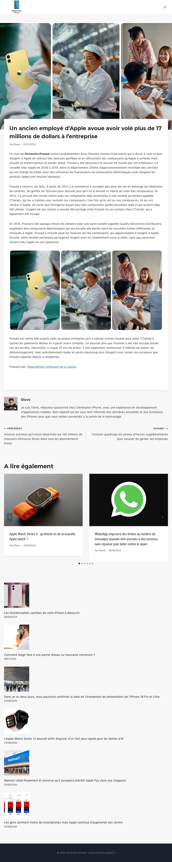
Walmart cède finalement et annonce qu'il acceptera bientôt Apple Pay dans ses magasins (65, 780)
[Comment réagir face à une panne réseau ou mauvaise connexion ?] (86, 637)
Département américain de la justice (51, 366)
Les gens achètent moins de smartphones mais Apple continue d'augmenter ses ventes (63, 822)
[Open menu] (165, 7)
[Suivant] (162, 517)
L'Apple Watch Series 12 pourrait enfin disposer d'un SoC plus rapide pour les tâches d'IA (64, 738)
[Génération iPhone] (16, 7)
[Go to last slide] (10, 517)
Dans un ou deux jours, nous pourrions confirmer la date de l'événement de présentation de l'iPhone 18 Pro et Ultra (82, 696)
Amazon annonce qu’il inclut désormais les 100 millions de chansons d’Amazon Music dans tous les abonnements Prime (43, 436)
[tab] (79, 563)
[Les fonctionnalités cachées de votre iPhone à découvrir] (86, 595)
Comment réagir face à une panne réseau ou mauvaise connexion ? (49, 654)
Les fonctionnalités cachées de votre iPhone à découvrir (42, 613)
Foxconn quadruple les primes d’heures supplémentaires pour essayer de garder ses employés (130, 434)
